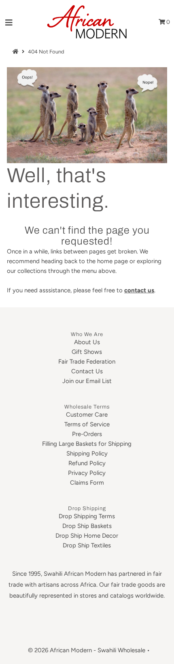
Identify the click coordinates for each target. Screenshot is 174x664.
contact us (139, 290)
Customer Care (87, 414)
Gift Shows (87, 351)
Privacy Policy (87, 473)
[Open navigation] (9, 22)
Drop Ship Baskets (87, 526)
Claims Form (87, 482)
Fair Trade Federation (86, 361)
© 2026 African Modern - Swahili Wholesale (86, 650)
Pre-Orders (87, 434)
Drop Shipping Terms (87, 516)
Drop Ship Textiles (87, 545)
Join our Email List (87, 381)
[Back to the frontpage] (17, 52)
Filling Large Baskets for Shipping (87, 443)
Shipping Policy (87, 453)
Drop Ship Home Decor (86, 535)
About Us (87, 342)
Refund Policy (87, 463)
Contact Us (87, 371)
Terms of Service (87, 424)
